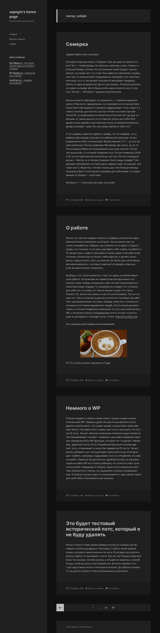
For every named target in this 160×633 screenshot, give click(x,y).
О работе (77, 228)
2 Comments (113, 380)
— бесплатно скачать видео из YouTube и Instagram (22, 66)
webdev (12, 44)
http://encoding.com (126, 316)
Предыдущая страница (60, 607)
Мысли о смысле (17, 39)
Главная (13, 34)
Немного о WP (83, 408)
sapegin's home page (22, 14)
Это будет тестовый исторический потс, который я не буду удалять (103, 528)
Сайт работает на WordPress (79, 627)
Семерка (77, 44)
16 (106, 607)
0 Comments (113, 200)
